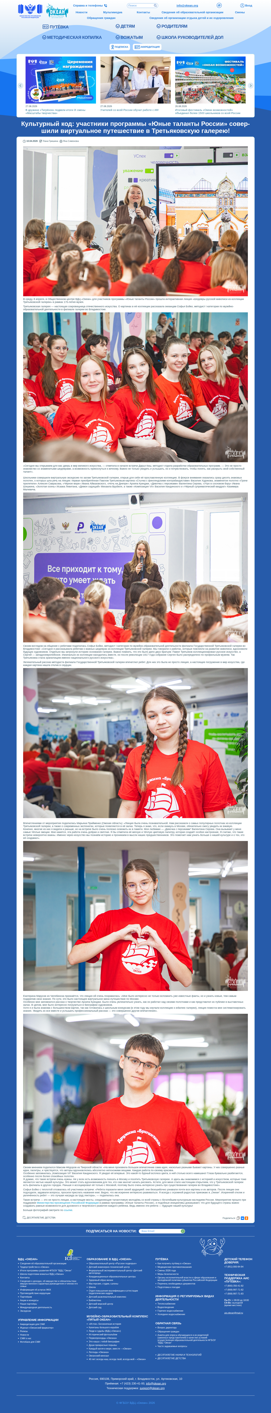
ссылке (68, 1210)
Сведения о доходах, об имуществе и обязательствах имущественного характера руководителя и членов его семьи (49, 1283)
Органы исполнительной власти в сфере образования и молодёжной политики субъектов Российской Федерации (187, 1278)
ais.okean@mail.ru (233, 1313)
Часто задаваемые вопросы (172, 1346)
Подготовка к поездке (169, 1287)
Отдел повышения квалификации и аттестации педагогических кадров (113, 1292)
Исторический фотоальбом (103, 1334)
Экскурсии (25, 1311)
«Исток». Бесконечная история (105, 1324)
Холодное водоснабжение (171, 1314)
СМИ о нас (25, 1338)
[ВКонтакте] (242, 1218)
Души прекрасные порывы (103, 1345)
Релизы (24, 1331)
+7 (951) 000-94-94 (233, 1267)
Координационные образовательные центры (112, 1276)
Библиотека (95, 1300)
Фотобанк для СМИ (30, 1342)
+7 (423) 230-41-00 (132, 1383)
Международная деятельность (36, 1307)
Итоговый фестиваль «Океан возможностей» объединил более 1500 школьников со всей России (207, 111)
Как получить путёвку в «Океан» (174, 1263)
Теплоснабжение (166, 1304)
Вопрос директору (167, 1327)
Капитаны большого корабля (104, 1327)
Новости (24, 1335)
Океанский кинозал (99, 1356)
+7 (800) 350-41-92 (233, 1286)
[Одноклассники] (246, 1218)
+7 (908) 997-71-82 (233, 1290)
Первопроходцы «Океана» (103, 1338)
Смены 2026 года (167, 1270)
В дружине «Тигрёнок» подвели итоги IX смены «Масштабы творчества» (55, 111)
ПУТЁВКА (59, 27)
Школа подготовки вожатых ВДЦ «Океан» (42, 1274)
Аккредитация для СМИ (32, 1324)
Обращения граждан (168, 1331)
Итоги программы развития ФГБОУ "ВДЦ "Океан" (46, 1270)
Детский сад (95, 1307)
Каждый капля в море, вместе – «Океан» (110, 1348)
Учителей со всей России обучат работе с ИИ (129, 109)
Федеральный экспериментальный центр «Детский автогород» (115, 1271)
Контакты (25, 1277)
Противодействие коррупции (35, 1293)
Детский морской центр (101, 1304)
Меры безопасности (168, 1274)
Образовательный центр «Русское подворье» (113, 1263)
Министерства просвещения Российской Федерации (68, 1202)
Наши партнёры (28, 1304)
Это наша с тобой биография (104, 1341)
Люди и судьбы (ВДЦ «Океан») (105, 1331)
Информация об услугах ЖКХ (35, 1290)
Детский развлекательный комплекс (107, 1297)
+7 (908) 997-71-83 (233, 1293)
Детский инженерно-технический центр (109, 1267)
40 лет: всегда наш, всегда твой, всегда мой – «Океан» (117, 1359)
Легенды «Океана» (99, 1352)
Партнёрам (26, 1297)
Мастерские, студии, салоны (103, 1283)
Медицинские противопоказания (175, 1267)
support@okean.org (152, 1388)
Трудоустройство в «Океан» (34, 1267)
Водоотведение (166, 1307)
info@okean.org (187, 5)
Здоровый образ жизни (101, 1280)
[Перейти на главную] (57, 11)
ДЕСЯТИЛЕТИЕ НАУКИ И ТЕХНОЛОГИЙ (180, 1355)
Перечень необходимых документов (176, 1283)
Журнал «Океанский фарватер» (37, 1328)
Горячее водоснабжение (170, 1311)
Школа (92, 1287)
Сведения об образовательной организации (43, 1263)
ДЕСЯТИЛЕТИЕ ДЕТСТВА (172, 1358)
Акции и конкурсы (29, 1300)
